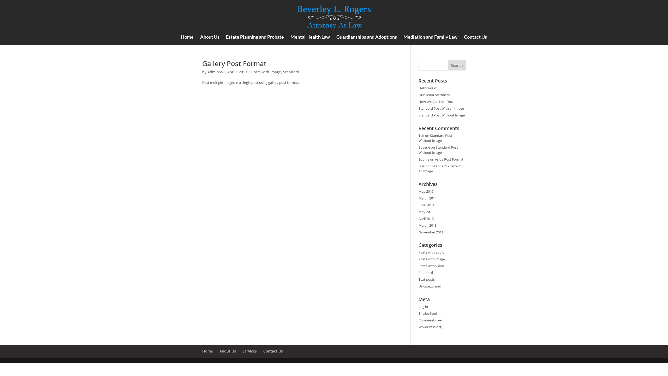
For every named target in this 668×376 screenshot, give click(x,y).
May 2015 (426, 191)
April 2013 (426, 218)
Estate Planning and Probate (255, 37)
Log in (423, 306)
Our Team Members (434, 94)
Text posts (427, 279)
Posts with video (431, 265)
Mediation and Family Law (430, 37)
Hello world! (428, 88)
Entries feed (428, 313)
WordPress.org (430, 327)
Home (187, 37)
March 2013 (428, 225)
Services (249, 351)
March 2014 (428, 198)
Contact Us (475, 37)
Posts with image (266, 71)
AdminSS (215, 71)
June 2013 (426, 205)
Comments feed (431, 320)
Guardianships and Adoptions (366, 37)
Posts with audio (431, 252)
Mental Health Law (310, 37)
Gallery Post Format (234, 63)
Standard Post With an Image (441, 108)
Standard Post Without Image (442, 115)
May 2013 (426, 211)
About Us (209, 37)
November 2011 (431, 232)
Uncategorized (430, 286)
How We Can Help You (436, 101)
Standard (291, 71)
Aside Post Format (449, 159)
